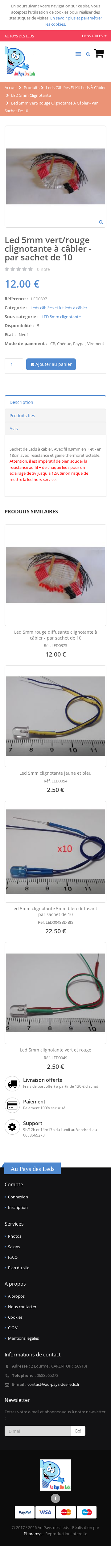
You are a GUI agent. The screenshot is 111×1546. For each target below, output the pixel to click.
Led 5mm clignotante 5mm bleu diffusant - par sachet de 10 (55, 911)
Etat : (10, 334)
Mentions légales (23, 1338)
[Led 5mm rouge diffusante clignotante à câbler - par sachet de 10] (55, 575)
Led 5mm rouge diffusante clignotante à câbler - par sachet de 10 (55, 635)
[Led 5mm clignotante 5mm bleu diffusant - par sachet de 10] (55, 851)
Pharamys (33, 1533)
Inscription (18, 1207)
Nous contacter (22, 1306)
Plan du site (18, 1267)
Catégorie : (16, 307)
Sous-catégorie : (22, 316)
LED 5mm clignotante (61, 316)
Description (21, 402)
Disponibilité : (19, 325)
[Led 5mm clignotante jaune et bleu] (55, 716)
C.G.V (13, 1327)
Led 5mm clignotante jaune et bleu (55, 773)
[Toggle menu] (78, 54)
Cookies (15, 1317)
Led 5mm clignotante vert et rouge (55, 1050)
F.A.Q (13, 1257)
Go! (78, 1431)
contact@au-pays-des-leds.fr (53, 1384)
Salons (14, 1246)
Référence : (16, 299)
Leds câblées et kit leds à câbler (59, 307)
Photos (14, 1236)
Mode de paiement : (26, 343)
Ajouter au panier (53, 364)
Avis (14, 428)
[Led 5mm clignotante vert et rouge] (55, 993)
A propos (16, 1296)
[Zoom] (101, 223)
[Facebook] (55, 1498)
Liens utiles (93, 35)
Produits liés (22, 415)
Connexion (18, 1197)
